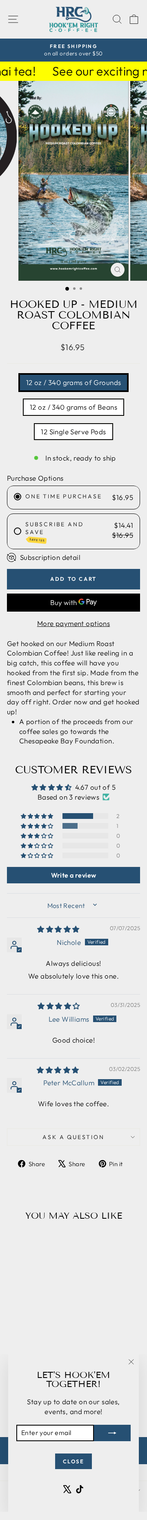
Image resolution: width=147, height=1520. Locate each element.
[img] (58, 929)
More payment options (73, 623)
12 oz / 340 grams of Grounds (73, 382)
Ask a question (73, 1137)
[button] (37, 816)
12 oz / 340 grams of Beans (73, 407)
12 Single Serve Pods (73, 431)
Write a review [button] (73, 875)
